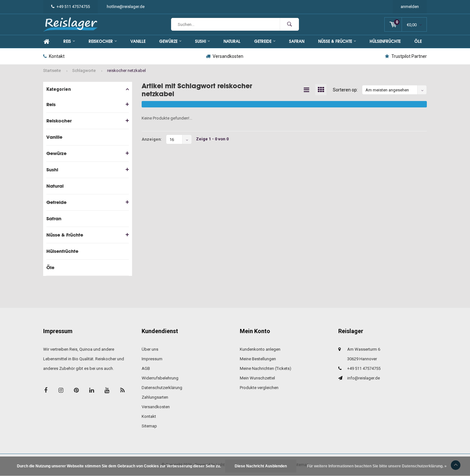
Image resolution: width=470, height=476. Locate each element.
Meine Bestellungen (258, 358)
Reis (67, 41)
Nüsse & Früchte (335, 41)
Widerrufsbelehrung (160, 378)
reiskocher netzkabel (126, 70)
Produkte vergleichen (259, 387)
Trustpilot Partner (409, 56)
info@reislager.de (363, 378)
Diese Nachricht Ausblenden (261, 466)
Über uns (150, 349)
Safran (296, 41)
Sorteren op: (345, 89)
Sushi (200, 41)
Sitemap (149, 426)
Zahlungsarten (155, 397)
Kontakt (57, 56)
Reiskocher (101, 41)
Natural (231, 41)
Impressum (152, 358)
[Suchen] (289, 24)
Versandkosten (228, 56)
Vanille (137, 41)
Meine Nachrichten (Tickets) (265, 368)
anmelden (410, 6)
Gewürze (168, 41)
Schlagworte (84, 70)
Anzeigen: (152, 139)
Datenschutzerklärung (162, 387)
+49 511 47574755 (73, 6)
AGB (146, 368)
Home (46, 41)
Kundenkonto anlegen (260, 349)
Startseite (52, 70)
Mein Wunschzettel (257, 378)
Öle (418, 41)
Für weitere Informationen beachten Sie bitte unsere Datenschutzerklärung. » (377, 466)
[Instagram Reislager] (61, 390)
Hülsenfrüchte (385, 41)
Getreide (262, 41)
